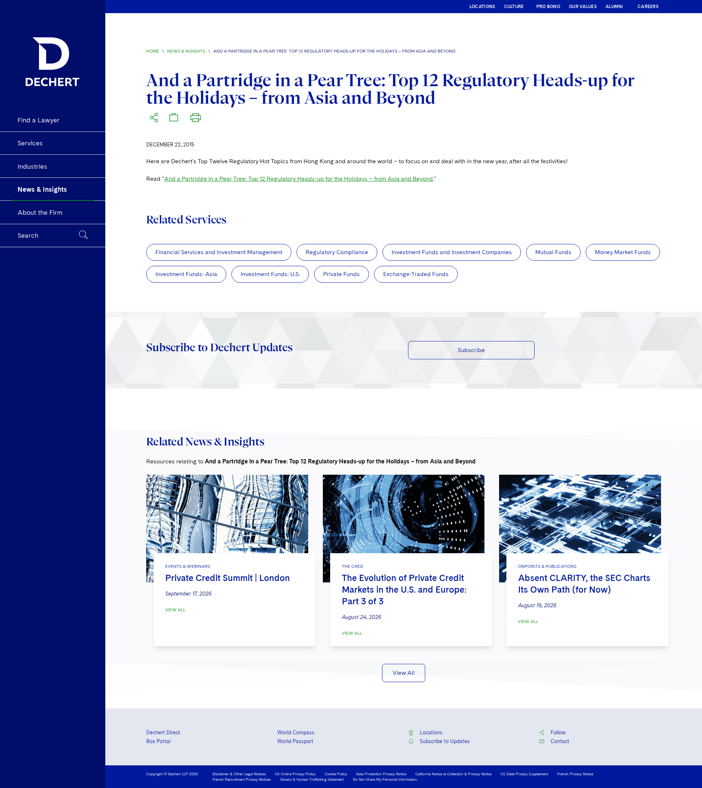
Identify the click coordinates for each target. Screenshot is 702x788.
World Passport (295, 741)
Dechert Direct (163, 732)
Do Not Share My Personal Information (385, 779)
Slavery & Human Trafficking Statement (312, 779)
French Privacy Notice (575, 774)
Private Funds (341, 274)
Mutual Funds (553, 252)
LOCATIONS (482, 6)
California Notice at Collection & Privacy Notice (453, 774)
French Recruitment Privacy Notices (241, 779)
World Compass (295, 732)
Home (152, 51)
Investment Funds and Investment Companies (452, 252)
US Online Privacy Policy (295, 774)
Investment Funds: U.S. (270, 274)
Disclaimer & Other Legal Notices (239, 774)
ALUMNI (614, 6)
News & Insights (186, 51)
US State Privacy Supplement (524, 774)
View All (175, 609)
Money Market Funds (623, 252)
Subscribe (471, 350)
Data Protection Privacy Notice (381, 774)
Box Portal (158, 741)
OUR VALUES (583, 6)
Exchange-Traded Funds (416, 274)
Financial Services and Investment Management (218, 252)
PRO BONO (548, 6)
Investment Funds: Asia (186, 274)
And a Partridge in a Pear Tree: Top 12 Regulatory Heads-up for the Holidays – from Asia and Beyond (298, 178)
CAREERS (648, 6)
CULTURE (514, 6)
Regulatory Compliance (337, 252)
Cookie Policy (336, 774)
